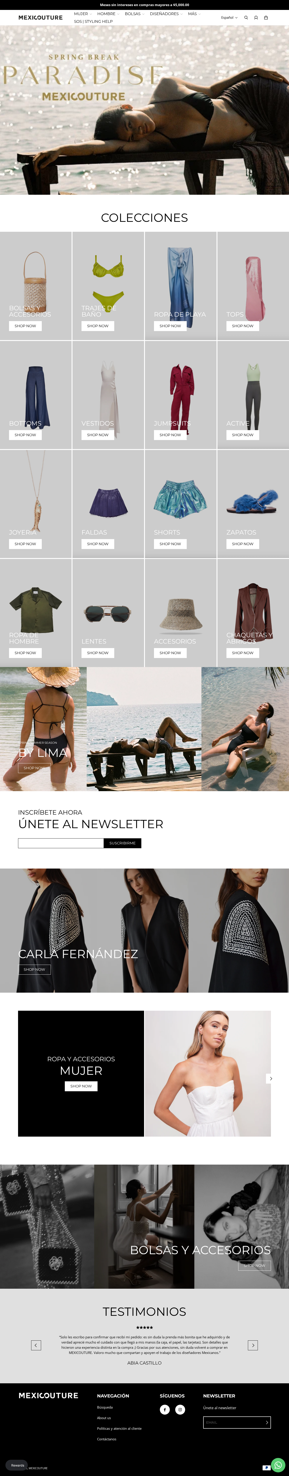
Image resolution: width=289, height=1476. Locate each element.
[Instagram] (180, 1410)
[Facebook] (165, 1410)
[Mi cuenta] (256, 18)
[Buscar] (246, 18)
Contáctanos (106, 1439)
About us (104, 1418)
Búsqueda (105, 1407)
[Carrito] (266, 18)
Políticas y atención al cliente (119, 1428)
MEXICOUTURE (38, 1468)
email (211, 1422)
